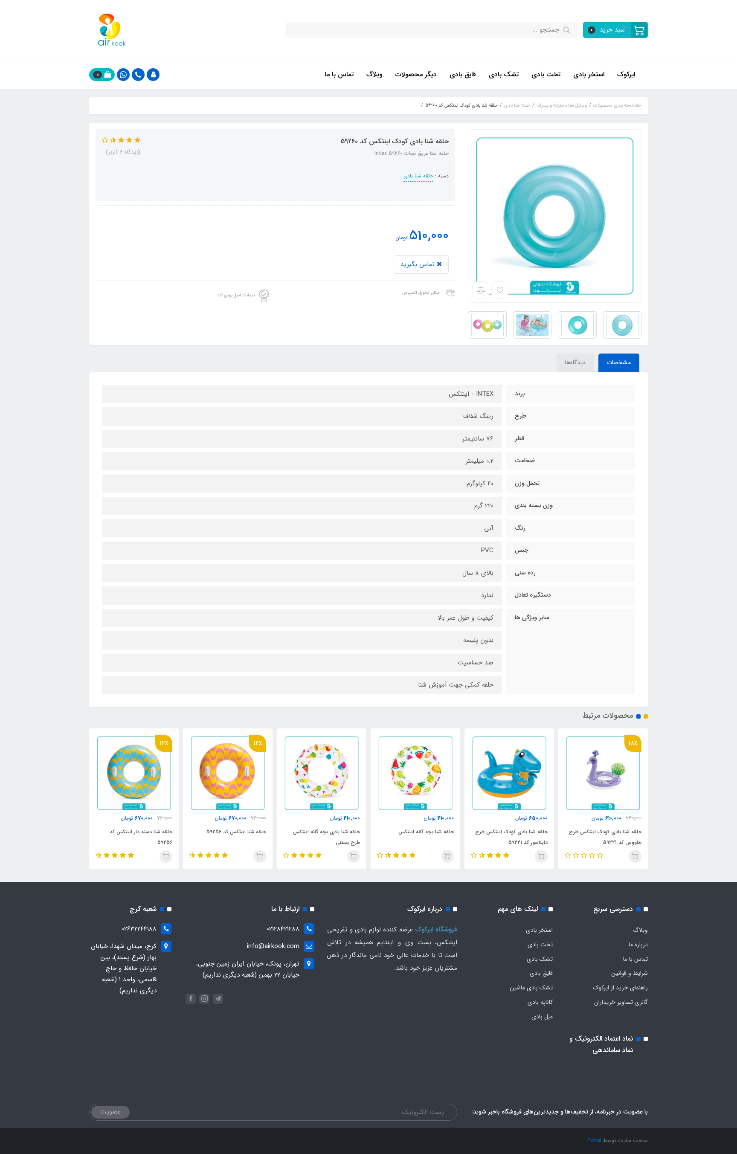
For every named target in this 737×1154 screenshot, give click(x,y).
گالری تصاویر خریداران (621, 1002)
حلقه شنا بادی (418, 176)
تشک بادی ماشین (531, 987)
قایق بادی (463, 74)
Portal (594, 1140)
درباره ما (638, 944)
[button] (615, 30)
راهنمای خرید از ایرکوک (620, 987)
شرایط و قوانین (629, 973)
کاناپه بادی (540, 1002)
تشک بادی (504, 74)
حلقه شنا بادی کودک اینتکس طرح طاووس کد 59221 (605, 837)
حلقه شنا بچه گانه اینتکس (426, 832)
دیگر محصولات (416, 74)
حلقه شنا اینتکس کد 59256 (236, 832)
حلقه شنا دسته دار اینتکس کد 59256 (141, 837)
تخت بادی (545, 74)
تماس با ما (339, 74)
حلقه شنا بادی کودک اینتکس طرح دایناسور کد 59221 (511, 837)
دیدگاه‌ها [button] (575, 362)
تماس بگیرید (418, 264)
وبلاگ (374, 74)
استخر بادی (588, 74)
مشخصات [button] (619, 362)
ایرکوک (626, 74)
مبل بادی (542, 1016)
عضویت (110, 1112)
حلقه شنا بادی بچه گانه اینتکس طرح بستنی (326, 837)
